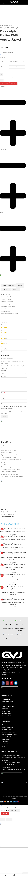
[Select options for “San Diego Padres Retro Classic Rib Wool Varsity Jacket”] (13, 598)
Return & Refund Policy (8, 732)
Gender (3, 67)
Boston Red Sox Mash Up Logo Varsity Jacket (12, 531)
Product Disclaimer (7, 727)
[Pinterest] (11, 683)
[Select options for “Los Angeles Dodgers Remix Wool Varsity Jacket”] (13, 563)
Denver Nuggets (6, 713)
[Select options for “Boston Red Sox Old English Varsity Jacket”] (13, 535)
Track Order (5, 744)
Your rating (4, 370)
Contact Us (4, 741)
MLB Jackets (7, 25)
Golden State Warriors (8, 706)
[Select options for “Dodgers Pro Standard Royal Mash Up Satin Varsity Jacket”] (13, 553)
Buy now (13, 83)
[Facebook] (3, 683)
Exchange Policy (6, 730)
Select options (15, 810)
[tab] (8, 285)
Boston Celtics (5, 704)
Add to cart (4, 83)
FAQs (3, 746)
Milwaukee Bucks (6, 716)
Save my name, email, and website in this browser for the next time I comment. (13, 407)
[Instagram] (7, 683)
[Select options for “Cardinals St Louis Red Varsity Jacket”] (13, 543)
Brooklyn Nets (5, 711)
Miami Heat (4, 709)
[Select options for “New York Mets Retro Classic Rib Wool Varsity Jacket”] (13, 576)
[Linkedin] (16, 683)
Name (3, 392)
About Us (4, 725)
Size (2, 61)
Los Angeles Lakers (7, 701)
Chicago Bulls (5, 699)
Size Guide (2, 57)
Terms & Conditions (7, 737)
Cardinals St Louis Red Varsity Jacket (12, 547)
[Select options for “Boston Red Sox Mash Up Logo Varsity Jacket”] (13, 528)
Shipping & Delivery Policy (9, 734)
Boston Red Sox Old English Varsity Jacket (13, 539)
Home (1, 25)
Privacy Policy (5, 739)
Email (3, 398)
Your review (4, 376)
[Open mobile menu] (2, 2)
